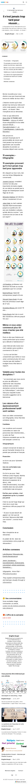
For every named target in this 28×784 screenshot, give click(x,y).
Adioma (13, 120)
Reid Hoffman (8, 293)
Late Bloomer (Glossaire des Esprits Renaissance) (13, 555)
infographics (7, 582)
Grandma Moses (8, 308)
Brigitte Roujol (14, 636)
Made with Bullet (21, 781)
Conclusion (7, 79)
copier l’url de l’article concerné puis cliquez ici (14, 607)
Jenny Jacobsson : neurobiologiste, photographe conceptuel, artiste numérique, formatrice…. (14, 564)
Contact (20, 770)
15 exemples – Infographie (11, 61)
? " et (17, 127)
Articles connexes (9, 81)
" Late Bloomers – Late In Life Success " (13, 130)
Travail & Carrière (9, 42)
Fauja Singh (7, 314)
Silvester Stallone (9, 197)
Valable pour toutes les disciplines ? (14, 72)
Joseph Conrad (8, 181)
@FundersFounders (10, 574)
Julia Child (6, 203)
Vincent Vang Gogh (10, 299)
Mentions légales (10, 770)
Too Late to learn (9, 127)
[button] (26, 2)
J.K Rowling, (7, 284)
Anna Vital (6, 118)
